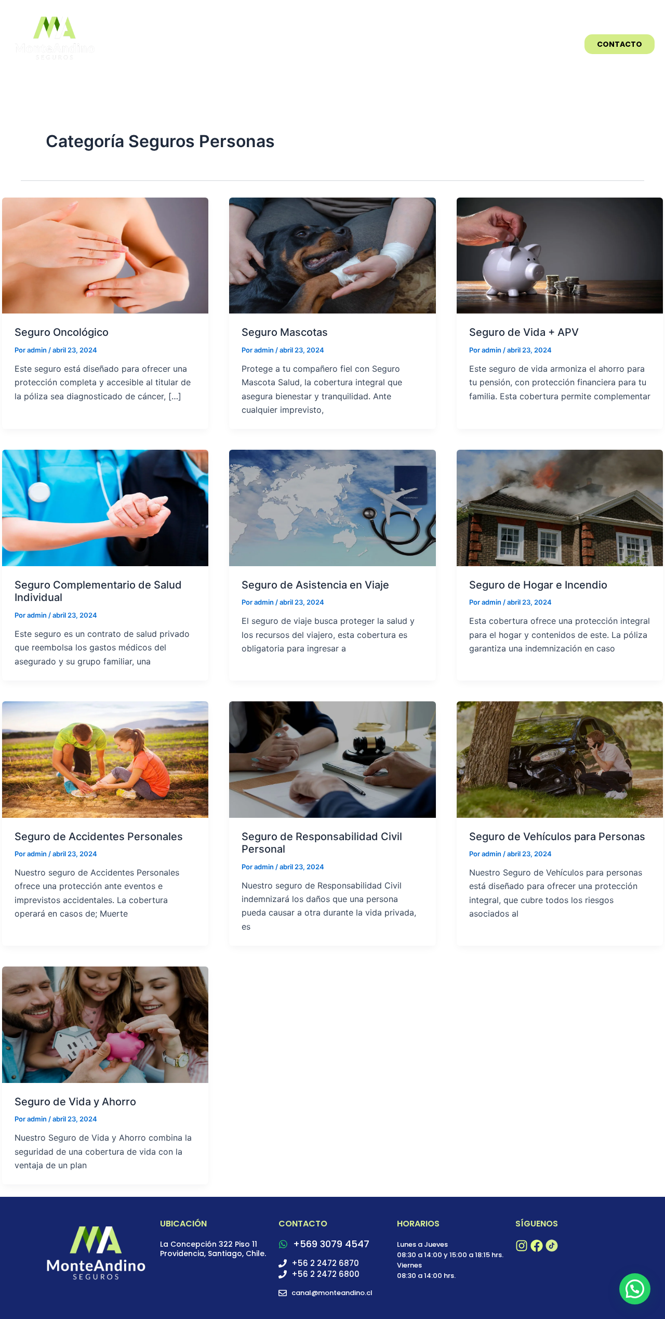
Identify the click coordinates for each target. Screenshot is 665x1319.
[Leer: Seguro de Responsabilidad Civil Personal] (332, 758)
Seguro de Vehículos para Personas (557, 836)
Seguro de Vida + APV (524, 332)
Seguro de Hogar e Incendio (538, 585)
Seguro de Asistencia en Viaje (315, 585)
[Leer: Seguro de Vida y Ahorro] (105, 1023)
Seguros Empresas (302, 44)
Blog (553, 44)
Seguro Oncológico (62, 332)
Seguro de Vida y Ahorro (75, 1101)
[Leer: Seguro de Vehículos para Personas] (560, 758)
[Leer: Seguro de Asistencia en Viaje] (332, 507)
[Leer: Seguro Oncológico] (105, 255)
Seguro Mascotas (285, 332)
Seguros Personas (399, 44)
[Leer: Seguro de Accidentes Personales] (105, 758)
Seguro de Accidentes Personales (99, 836)
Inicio (231, 44)
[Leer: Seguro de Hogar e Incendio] (560, 507)
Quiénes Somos (491, 44)
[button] (634, 1288)
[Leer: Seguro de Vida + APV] (560, 255)
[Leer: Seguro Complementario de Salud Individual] (105, 507)
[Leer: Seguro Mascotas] (332, 255)
